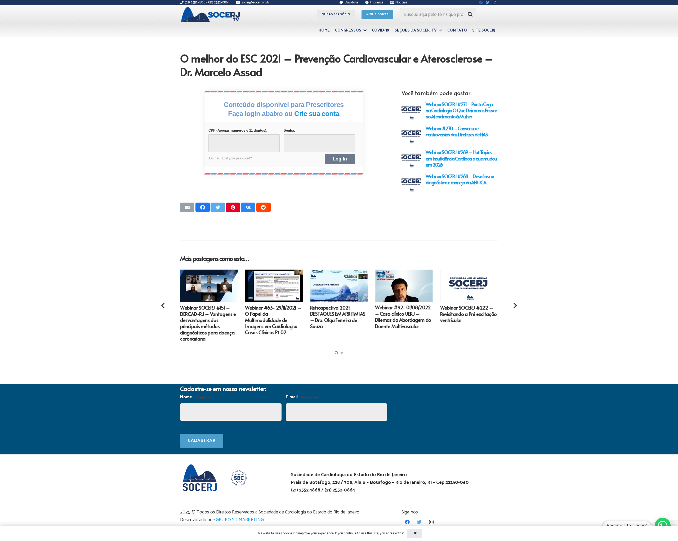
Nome (196, 397)
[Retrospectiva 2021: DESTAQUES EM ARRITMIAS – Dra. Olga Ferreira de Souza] (339, 286)
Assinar (213, 158)
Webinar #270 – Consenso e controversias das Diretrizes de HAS (457, 131)
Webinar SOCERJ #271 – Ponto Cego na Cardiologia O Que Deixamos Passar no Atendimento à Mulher (461, 110)
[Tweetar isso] (218, 207)
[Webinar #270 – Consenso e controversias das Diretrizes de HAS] (411, 135)
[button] (336, 352)
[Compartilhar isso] (202, 207)
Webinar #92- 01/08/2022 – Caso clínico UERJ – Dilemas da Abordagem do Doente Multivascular (403, 316)
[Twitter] (419, 522)
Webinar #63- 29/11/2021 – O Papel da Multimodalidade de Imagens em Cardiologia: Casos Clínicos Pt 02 (273, 320)
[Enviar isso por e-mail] (187, 207)
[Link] (211, 15)
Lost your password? (237, 158)
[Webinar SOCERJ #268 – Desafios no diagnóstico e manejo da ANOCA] (411, 183)
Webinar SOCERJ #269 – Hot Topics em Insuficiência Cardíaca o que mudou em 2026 (461, 158)
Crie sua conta (316, 114)
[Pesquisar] (470, 14)
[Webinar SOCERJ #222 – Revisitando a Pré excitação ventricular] (469, 286)
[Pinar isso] (233, 207)
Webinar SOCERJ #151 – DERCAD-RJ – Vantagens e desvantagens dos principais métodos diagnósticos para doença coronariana (208, 323)
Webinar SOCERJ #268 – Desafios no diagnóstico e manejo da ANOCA (460, 179)
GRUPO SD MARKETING (240, 520)
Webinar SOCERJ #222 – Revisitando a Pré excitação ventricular (468, 313)
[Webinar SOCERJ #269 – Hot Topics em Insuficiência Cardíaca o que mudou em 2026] (411, 158)
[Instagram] (431, 522)
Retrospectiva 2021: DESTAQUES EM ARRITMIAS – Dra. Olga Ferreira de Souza (337, 316)
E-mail (302, 397)
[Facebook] (407, 522)
